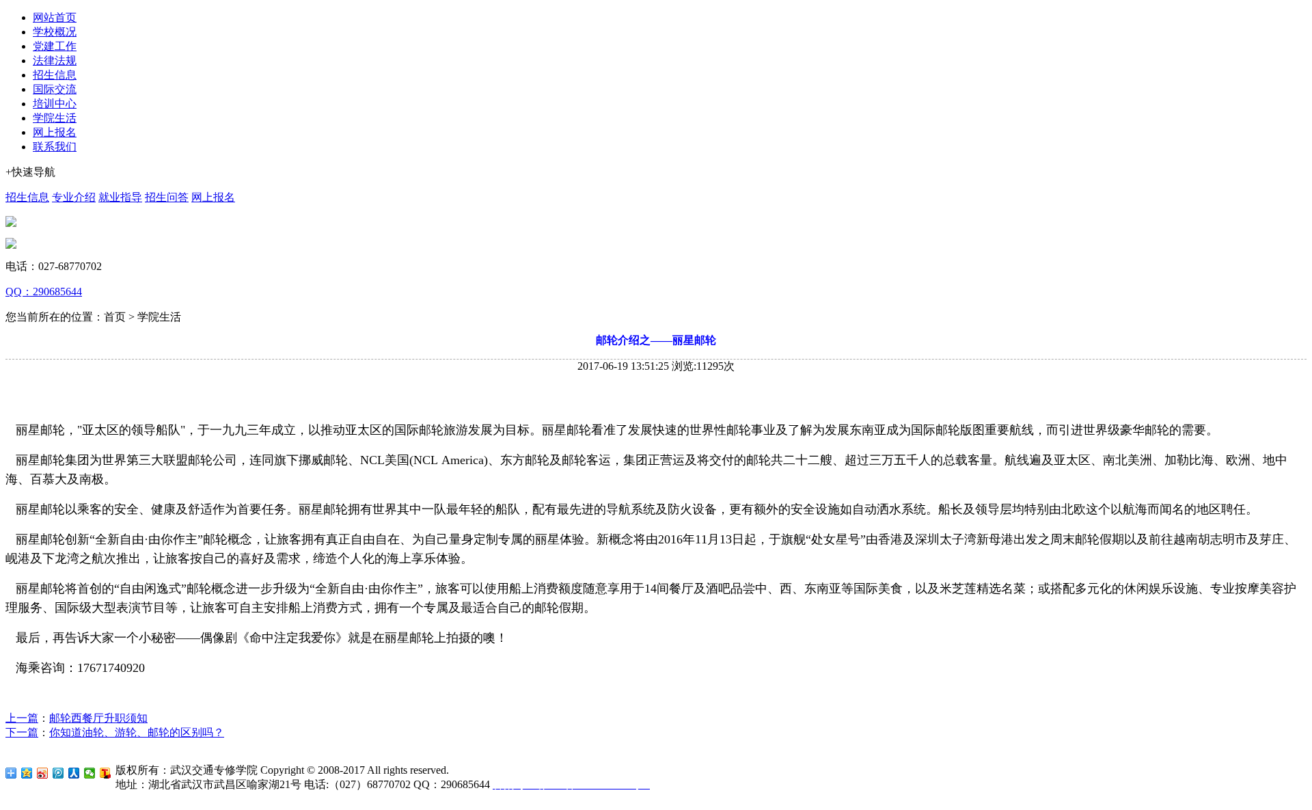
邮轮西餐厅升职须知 (98, 718)
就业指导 (120, 197)
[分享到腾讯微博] (58, 773)
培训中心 (55, 103)
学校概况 (55, 32)
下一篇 (21, 732)
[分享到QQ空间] (27, 773)
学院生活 (55, 118)
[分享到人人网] (74, 773)
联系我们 (55, 146)
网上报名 (55, 132)
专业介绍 (74, 197)
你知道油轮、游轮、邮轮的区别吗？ (136, 732)
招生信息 (55, 75)
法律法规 (55, 60)
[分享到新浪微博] (43, 773)
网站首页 (55, 17)
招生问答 (167, 197)
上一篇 (21, 718)
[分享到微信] (90, 773)
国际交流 (55, 89)
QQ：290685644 (43, 291)
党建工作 (55, 46)
